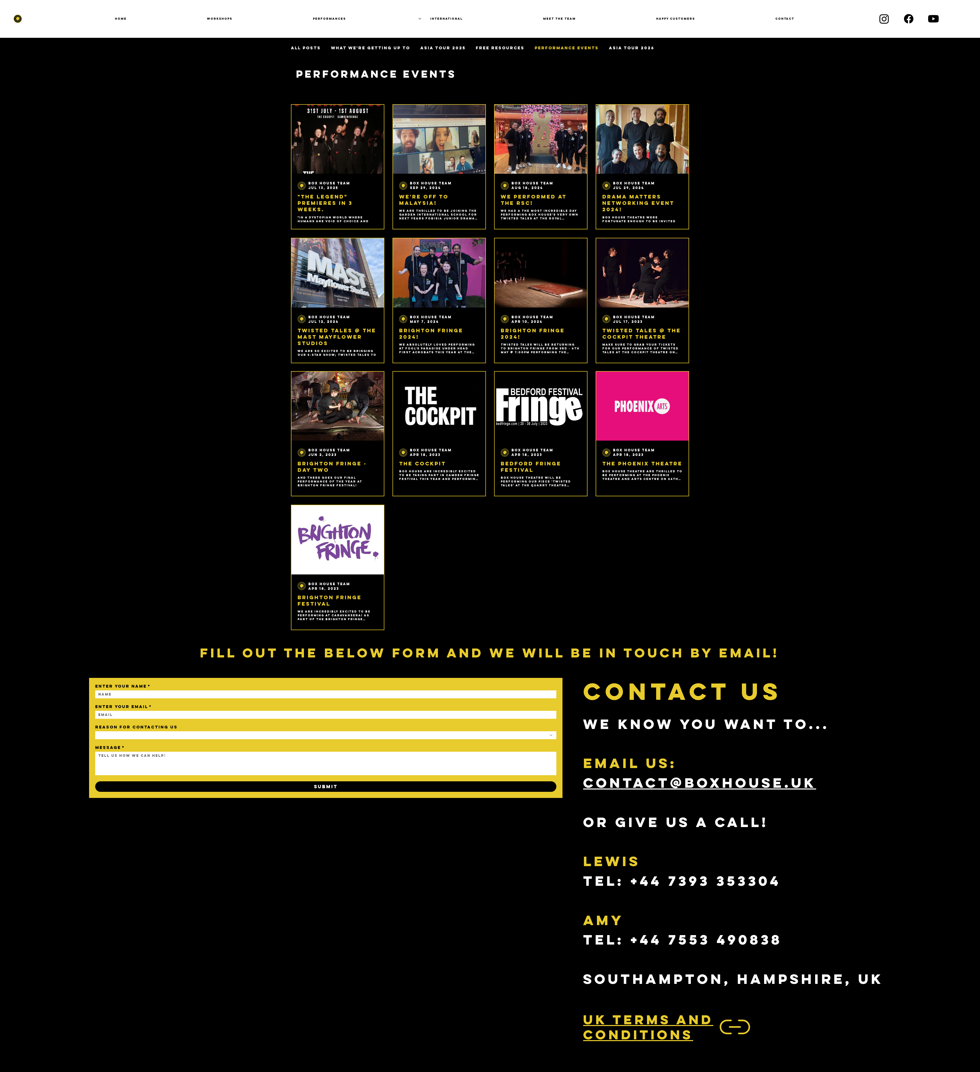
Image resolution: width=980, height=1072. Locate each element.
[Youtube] (933, 19)
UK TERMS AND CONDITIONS (648, 1027)
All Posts (306, 48)
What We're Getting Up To (370, 48)
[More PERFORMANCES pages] (420, 18)
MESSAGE (110, 747)
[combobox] (325, 735)
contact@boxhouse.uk (699, 783)
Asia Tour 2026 (631, 48)
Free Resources (500, 48)
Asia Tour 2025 (442, 48)
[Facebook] (908, 19)
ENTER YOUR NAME (123, 686)
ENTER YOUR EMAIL (123, 706)
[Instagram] (884, 19)
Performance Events (567, 48)
